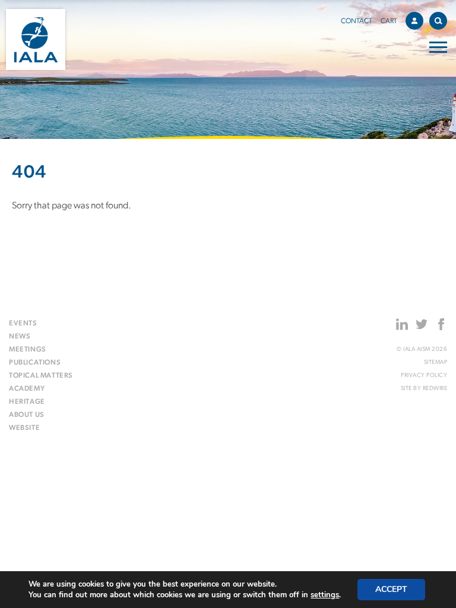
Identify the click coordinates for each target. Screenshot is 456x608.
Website (24, 428)
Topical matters (41, 375)
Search (438, 21)
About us (27, 415)
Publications (35, 362)
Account (414, 21)
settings (325, 595)
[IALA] (35, 39)
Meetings (27, 349)
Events (23, 323)
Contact (356, 21)
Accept (391, 589)
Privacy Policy (424, 375)
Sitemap (435, 362)
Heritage (27, 402)
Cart (389, 21)
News (19, 336)
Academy (27, 388)
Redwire (435, 388)
